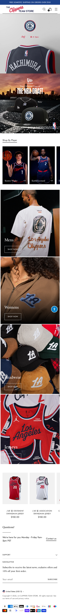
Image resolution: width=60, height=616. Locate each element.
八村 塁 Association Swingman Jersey (42, 512)
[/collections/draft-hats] (30, 103)
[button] (54, 309)
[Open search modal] (44, 9)
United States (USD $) (14, 591)
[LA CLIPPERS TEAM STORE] (20, 9)
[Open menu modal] (56, 9)
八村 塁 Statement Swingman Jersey (15, 512)
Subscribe (53, 579)
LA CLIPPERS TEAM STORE (28, 596)
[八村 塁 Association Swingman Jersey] (42, 488)
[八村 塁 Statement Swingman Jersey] (15, 488)
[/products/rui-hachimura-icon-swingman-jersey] (30, 43)
